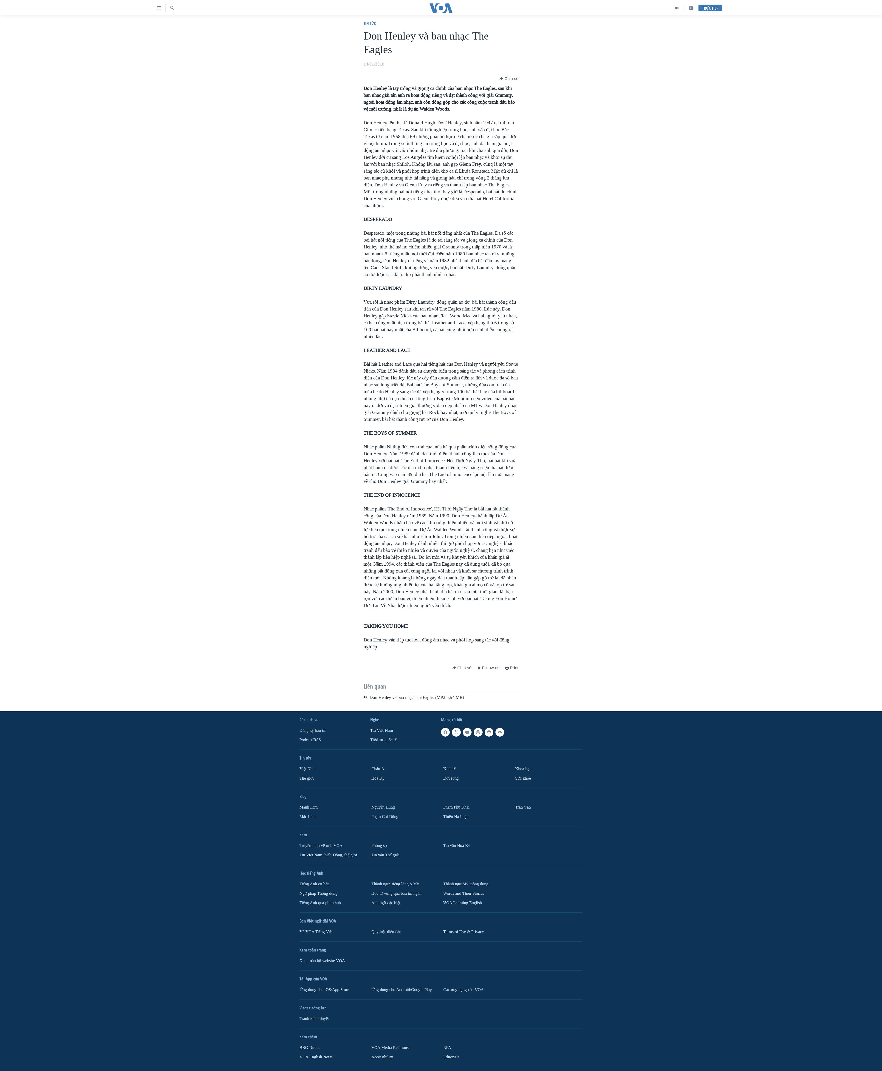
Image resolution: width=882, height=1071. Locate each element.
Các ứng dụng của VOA (463, 989)
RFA (447, 1047)
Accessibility (382, 1057)
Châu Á (377, 769)
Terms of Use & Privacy (463, 931)
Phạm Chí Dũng (384, 816)
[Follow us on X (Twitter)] (456, 732)
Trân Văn (523, 807)
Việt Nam (308, 769)
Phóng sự (379, 845)
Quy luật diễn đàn (386, 931)
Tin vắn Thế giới (385, 855)
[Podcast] (489, 732)
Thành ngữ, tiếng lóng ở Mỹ (395, 884)
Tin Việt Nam (381, 730)
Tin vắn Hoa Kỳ (456, 845)
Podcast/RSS (310, 740)
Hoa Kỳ (377, 778)
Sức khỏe (523, 778)
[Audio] (677, 8)
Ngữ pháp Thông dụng (318, 893)
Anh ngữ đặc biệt (385, 903)
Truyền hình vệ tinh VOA (321, 845)
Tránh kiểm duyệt (314, 1018)
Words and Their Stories (463, 893)
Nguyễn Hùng (383, 807)
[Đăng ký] (499, 732)
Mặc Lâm (308, 816)
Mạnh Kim (309, 807)
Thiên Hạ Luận (456, 816)
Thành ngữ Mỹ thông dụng (465, 884)
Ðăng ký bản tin (313, 730)
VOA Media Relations (390, 1047)
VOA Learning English (462, 903)
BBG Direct (309, 1047)
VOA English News (316, 1057)
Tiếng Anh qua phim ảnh (320, 903)
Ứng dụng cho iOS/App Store (324, 989)
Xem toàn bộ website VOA (322, 960)
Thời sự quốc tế (383, 740)
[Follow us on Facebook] (445, 732)
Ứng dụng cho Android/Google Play (401, 989)
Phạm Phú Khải (456, 807)
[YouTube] (691, 8)
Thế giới (307, 778)
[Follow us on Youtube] (467, 732)
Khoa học (523, 769)
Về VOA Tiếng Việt (316, 931)
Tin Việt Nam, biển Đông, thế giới (328, 855)
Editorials (451, 1057)
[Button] (509, 78)
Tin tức (370, 23)
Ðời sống (451, 778)
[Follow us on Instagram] (478, 732)
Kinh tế (449, 769)
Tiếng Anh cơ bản (314, 884)
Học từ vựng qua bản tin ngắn (396, 893)
